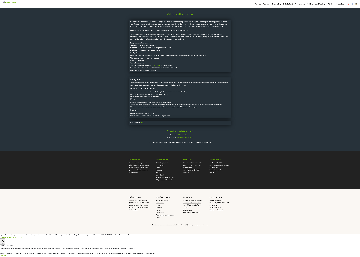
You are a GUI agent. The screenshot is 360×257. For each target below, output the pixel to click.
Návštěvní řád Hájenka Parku (192, 165)
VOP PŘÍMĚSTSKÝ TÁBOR (191, 212)
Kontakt (158, 172)
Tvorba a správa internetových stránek (164, 225)
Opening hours (340, 4)
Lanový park (160, 175)
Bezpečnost (160, 165)
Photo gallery (276, 4)
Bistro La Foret (288, 4)
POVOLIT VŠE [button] (17, 237)
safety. (143, 123)
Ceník (158, 168)
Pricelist (330, 4)
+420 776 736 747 (183, 135)
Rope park (266, 4)
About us (258, 4)
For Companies (300, 4)
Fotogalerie (159, 170)
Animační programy (162, 163)
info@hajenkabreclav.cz (185, 137)
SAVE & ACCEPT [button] (5, 256)
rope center (156, 65)
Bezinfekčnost (187, 168)
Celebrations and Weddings (316, 4)
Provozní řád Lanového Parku (192, 163)
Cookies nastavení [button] (6, 237)
